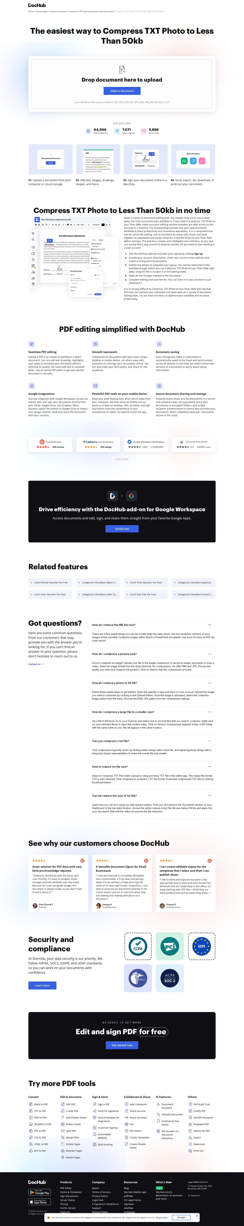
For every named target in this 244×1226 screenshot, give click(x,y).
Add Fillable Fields (76, 1117)
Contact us (34, 664)
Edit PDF (70, 1104)
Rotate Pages (73, 1144)
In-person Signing (108, 1127)
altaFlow (128, 1208)
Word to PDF (41, 1104)
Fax (131, 1124)
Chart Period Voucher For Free (51, 582)
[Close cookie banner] (197, 1216)
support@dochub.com (198, 1182)
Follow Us (195, 1195)
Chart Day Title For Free (143, 594)
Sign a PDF (104, 1104)
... (161, 1217)
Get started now (122, 1045)
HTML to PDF (41, 1144)
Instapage (129, 1212)
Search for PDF (202, 1130)
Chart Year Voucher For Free (50, 594)
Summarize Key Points (170, 1123)
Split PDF (71, 1130)
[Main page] (37, 5)
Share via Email (138, 1117)
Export (197, 1137)
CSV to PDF (40, 1137)
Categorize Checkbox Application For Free (197, 582)
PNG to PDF (40, 1117)
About (95, 1188)
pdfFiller (128, 1196)
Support (96, 1208)
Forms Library (68, 1208)
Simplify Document (172, 1114)
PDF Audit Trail (202, 1104)
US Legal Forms (132, 1200)
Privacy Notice (100, 1196)
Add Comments (138, 1104)
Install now (122, 529)
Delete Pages (73, 1157)
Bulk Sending (105, 1144)
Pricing (64, 1204)
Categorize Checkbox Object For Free (101, 582)
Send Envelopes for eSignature (108, 1119)
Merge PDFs (72, 1137)
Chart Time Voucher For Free (146, 582)
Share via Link (137, 1111)
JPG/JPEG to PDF (42, 1124)
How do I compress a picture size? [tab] (114, 654)
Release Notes (100, 1212)
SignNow (129, 1204)
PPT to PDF (40, 1130)
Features (65, 1212)
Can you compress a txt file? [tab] (110, 741)
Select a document (122, 91)
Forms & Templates (71, 1192)
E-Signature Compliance (105, 1204)
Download (199, 1144)
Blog (126, 1188)
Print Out (199, 1150)
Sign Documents (69, 1196)
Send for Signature (108, 1111)
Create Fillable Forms (138, 1146)
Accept (181, 1217)
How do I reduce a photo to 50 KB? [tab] (114, 683)
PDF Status (136, 1130)
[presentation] (122, 83)
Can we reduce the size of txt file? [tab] (114, 795)
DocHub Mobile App (135, 1192)
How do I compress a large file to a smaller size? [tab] (123, 712)
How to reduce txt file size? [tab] (110, 766)
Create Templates (139, 1137)
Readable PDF (201, 1124)
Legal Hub (97, 1200)
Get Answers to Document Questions (170, 1135)
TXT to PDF (40, 1111)
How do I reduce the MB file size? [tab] (113, 625)
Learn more (42, 985)
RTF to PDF (40, 1150)
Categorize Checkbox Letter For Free (101, 594)
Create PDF (72, 1111)
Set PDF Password (203, 1117)
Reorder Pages (74, 1150)
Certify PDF (200, 1111)
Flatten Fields (73, 1124)
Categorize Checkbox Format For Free (197, 594)
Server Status (67, 1200)
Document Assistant (167, 1106)
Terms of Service (101, 1192)
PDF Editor (66, 1188)
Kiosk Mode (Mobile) (104, 1136)
